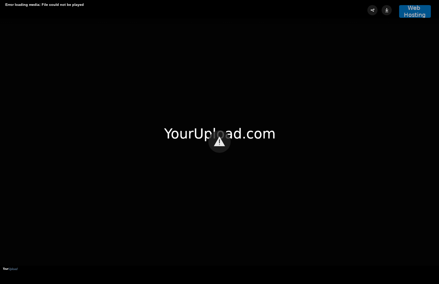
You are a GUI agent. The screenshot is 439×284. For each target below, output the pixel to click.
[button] (415, 11)
